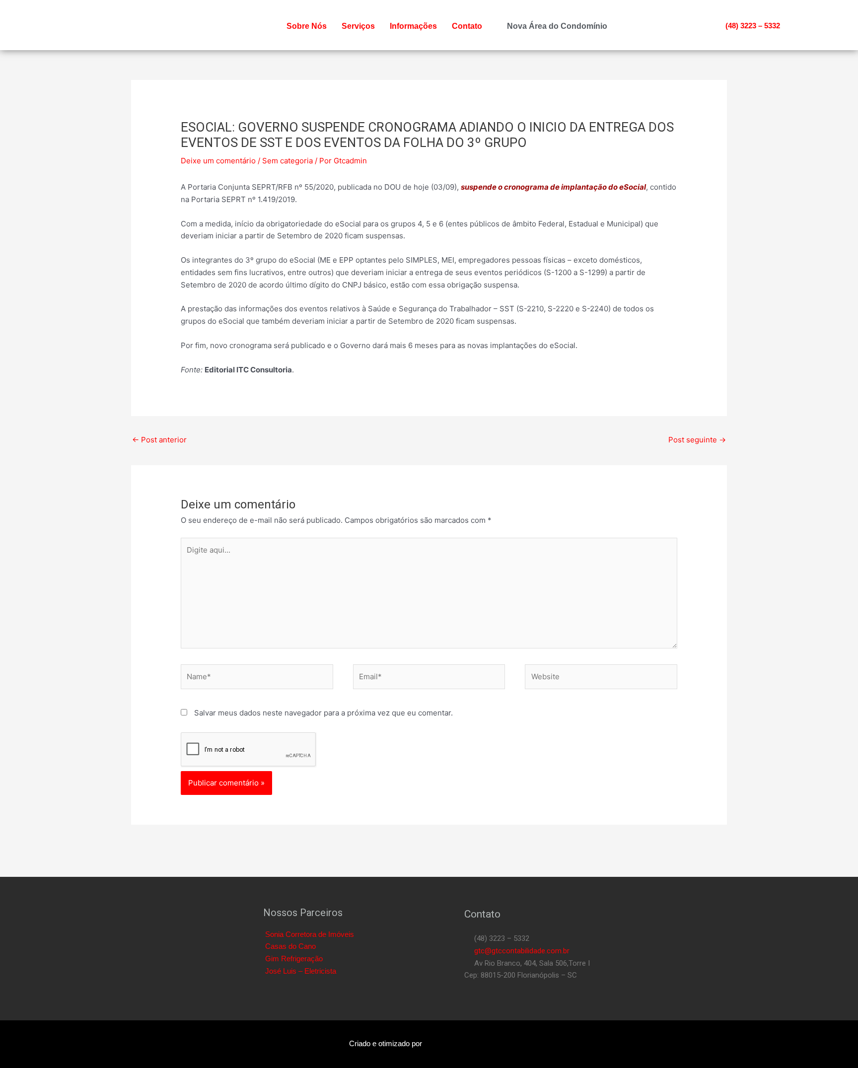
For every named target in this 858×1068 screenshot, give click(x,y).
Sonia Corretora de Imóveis (309, 934)
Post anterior (159, 439)
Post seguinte (697, 439)
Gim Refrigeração (294, 958)
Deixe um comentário (218, 160)
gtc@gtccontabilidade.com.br (520, 950)
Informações (413, 26)
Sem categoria (287, 160)
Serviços (358, 26)
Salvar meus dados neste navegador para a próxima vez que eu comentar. (323, 712)
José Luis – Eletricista (300, 971)
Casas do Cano (290, 946)
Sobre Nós (306, 26)
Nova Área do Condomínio (557, 26)
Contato (467, 26)
